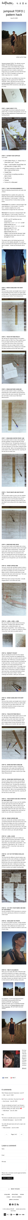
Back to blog (15, 1189)
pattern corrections (14, 1199)
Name (3, 1148)
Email (3, 1155)
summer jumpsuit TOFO (8, 83)
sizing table (7, 1194)
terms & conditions (17, 1197)
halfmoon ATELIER (10, 1209)
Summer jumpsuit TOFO (8, 63)
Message (4, 1161)
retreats (22, 1194)
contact (8, 1197)
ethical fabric (15, 1194)
